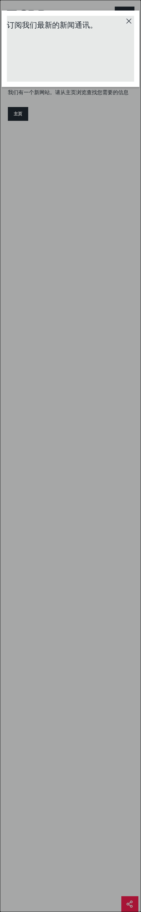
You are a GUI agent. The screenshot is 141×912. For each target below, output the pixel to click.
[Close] (129, 21)
